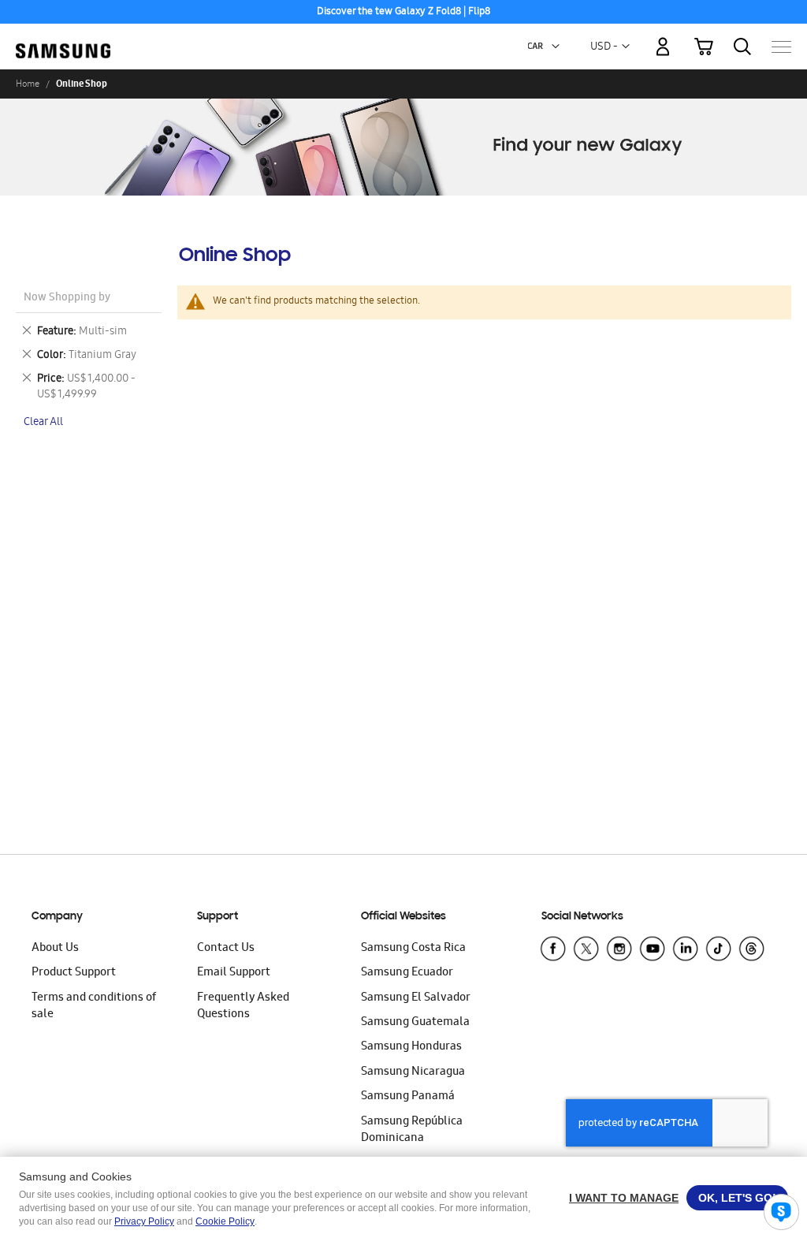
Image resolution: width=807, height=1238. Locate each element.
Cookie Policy (225, 1221)
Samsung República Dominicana (412, 1130)
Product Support (74, 973)
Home (27, 83)
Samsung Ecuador (407, 973)
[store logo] (63, 38)
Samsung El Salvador (415, 998)
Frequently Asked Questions (243, 1006)
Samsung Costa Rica (413, 948)
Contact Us (226, 948)
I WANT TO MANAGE (624, 1197)
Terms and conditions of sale (94, 1006)
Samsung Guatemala (415, 1022)
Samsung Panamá (408, 1096)
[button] (556, 46)
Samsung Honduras (411, 1047)
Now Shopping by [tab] (67, 298)
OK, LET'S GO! (737, 1197)
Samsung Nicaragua (413, 1072)
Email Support (233, 973)
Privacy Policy (144, 1221)
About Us (55, 948)
